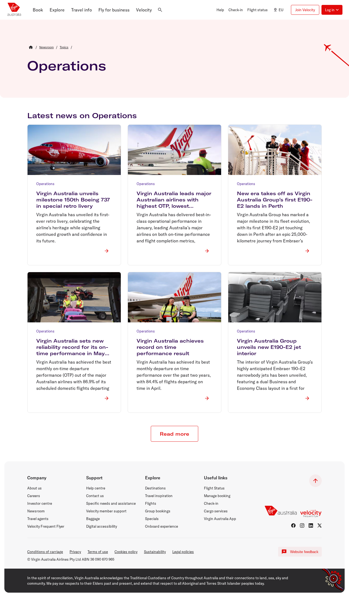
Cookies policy (126, 552)
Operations (66, 65)
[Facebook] (293, 525)
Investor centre (39, 503)
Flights (150, 503)
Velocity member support (106, 511)
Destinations (155, 488)
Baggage (93, 518)
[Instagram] (302, 525)
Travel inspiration (159, 496)
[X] (319, 525)
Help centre (95, 488)
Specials (152, 518)
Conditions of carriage (45, 552)
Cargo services (216, 511)
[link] (46, 47)
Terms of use (98, 552)
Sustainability (155, 552)
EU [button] (281, 10)
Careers (33, 496)
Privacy (75, 552)
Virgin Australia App (220, 518)
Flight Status (214, 488)
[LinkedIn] (311, 525)
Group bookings (157, 511)
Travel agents (38, 518)
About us (34, 488)
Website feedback (304, 552)
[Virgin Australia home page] (14, 10)
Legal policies (183, 552)
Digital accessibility (101, 526)
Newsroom (36, 511)
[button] (38, 10)
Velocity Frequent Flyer (45, 526)
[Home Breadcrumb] (30, 47)
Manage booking (217, 496)
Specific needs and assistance (111, 503)
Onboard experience (161, 526)
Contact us (95, 496)
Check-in (211, 503)
